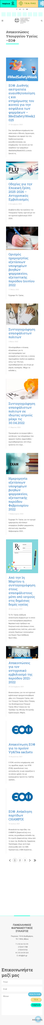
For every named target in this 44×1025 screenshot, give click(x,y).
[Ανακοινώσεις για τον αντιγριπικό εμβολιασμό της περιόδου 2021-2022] (22, 652)
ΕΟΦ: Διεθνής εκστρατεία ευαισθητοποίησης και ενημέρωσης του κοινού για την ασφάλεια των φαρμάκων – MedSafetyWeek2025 (22, 102)
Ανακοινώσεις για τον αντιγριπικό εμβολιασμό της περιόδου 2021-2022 (20, 672)
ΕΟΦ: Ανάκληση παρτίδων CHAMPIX (20, 815)
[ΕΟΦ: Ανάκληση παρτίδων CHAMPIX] (22, 797)
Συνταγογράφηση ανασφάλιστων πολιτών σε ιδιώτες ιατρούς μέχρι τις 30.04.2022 (22, 413)
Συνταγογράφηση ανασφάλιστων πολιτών (22, 333)
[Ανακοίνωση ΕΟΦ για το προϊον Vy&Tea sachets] (22, 730)
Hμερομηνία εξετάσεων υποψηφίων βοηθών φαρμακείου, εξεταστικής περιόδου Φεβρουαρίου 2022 (19, 493)
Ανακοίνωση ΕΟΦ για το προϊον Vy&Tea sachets (22, 748)
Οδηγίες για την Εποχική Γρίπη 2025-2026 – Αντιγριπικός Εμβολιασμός (20, 191)
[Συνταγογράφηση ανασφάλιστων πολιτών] (22, 314)
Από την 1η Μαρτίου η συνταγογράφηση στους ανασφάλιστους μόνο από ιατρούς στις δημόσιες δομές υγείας (22, 590)
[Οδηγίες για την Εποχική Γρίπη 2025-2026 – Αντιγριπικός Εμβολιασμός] (22, 171)
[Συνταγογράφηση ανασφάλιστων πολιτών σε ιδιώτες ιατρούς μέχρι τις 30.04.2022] (22, 389)
